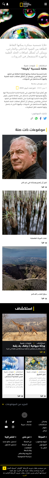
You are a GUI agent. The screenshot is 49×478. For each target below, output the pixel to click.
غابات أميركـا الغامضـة (38, 238)
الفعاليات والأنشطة (28, 449)
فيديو (29, 421)
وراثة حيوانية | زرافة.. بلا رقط (29, 346)
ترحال (45, 430)
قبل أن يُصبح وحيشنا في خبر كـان (34, 182)
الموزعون (43, 444)
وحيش (44, 421)
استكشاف (41, 343)
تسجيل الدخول (10, 444)
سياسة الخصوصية (25, 456)
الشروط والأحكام (25, 453)
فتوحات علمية (29, 65)
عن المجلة (28, 441)
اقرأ (43, 187)
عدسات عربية (26, 424)
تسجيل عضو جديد (9, 441)
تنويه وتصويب (41, 441)
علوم (45, 427)
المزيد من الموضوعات (16, 404)
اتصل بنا (44, 447)
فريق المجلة (27, 444)
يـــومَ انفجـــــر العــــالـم (39, 294)
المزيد (25, 475)
